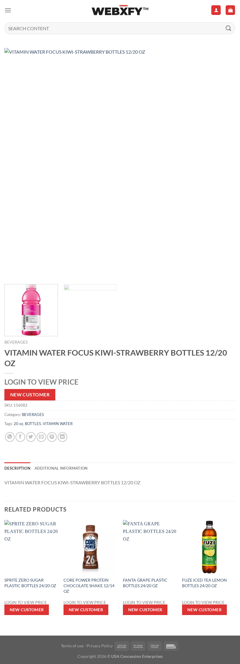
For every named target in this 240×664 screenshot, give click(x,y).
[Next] (223, 164)
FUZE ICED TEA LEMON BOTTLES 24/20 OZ (204, 583)
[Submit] (228, 28)
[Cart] (230, 10)
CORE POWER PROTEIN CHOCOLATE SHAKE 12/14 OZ (89, 585)
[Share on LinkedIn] (62, 437)
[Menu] (7, 10)
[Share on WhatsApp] (10, 437)
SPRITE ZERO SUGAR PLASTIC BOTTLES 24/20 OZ (30, 583)
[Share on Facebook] (20, 437)
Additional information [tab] (61, 468)
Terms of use (72, 645)
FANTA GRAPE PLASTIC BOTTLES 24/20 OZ (145, 583)
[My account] (216, 10)
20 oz (18, 423)
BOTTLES (33, 423)
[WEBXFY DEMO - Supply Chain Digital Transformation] (120, 10)
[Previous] (16, 164)
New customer (30, 394)
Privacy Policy (100, 645)
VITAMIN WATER (58, 423)
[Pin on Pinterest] (52, 437)
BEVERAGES (16, 342)
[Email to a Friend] (41, 437)
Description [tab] (17, 468)
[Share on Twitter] (31, 437)
